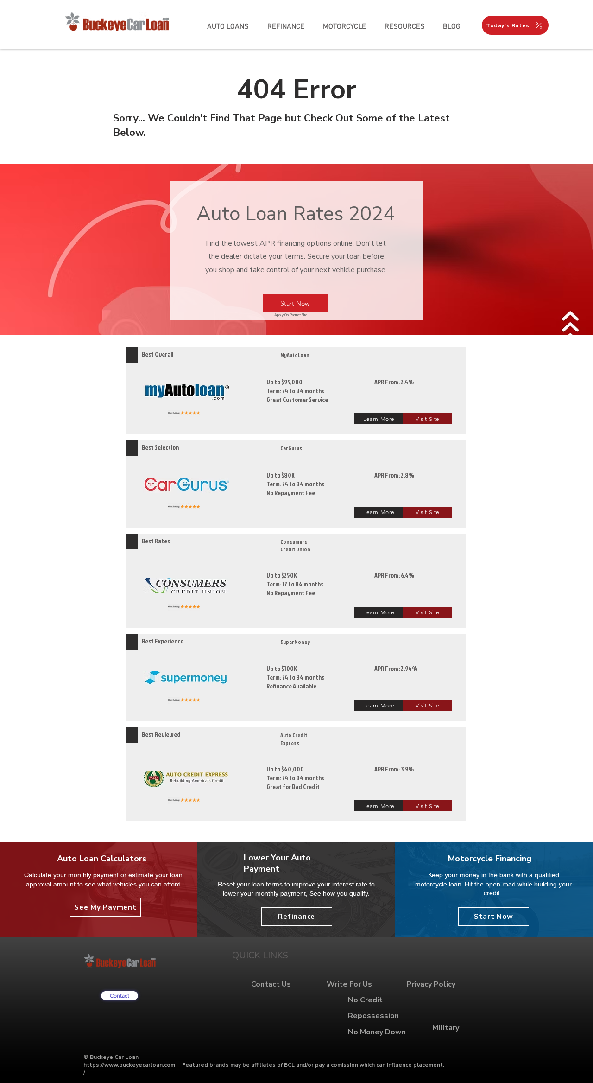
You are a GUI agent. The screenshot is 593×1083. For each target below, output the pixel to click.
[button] (404, 27)
